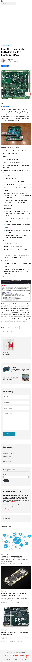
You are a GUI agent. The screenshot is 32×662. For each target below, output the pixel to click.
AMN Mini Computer (9, 451)
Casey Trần (5, 591)
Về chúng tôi (24, 659)
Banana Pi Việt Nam (9, 453)
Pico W (8, 327)
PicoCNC (16, 327)
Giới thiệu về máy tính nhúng (11, 557)
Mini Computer (8, 456)
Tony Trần (5, 554)
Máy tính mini (11, 657)
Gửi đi (6, 480)
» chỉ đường (6, 509)
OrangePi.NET (8, 461)
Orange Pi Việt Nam (9, 458)
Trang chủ (7, 659)
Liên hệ (15, 659)
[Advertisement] (16, 24)
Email (5, 474)
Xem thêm (13, 501)
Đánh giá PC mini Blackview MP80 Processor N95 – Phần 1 (12, 378)
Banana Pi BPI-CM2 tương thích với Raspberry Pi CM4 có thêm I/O (20, 370)
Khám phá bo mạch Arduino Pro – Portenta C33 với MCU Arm (13, 595)
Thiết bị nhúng (6, 45)
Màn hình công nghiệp (21, 657)
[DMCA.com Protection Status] (7, 518)
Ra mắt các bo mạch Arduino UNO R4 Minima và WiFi (14, 633)
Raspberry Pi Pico (7, 331)
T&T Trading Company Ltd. (20, 654)
